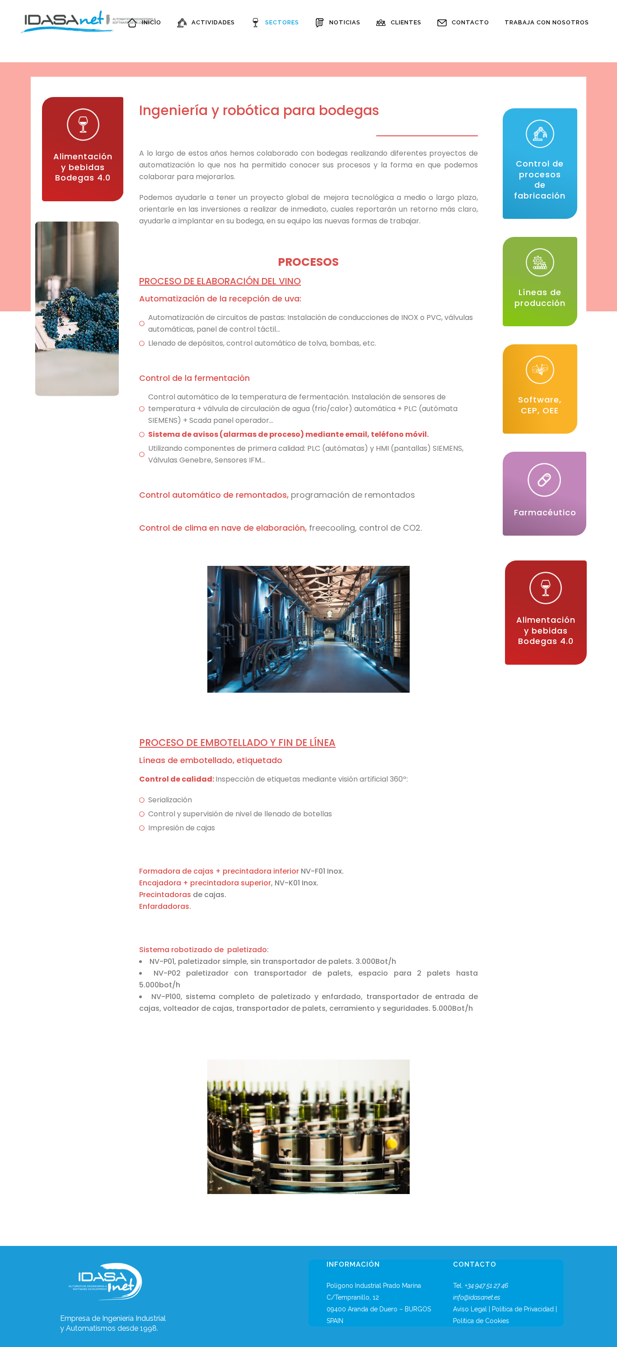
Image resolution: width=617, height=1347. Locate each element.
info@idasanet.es (476, 1297)
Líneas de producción (540, 297)
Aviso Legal (470, 1309)
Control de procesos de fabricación (540, 179)
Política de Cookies (481, 1320)
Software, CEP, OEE (539, 405)
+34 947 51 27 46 (486, 1285)
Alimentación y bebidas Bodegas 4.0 (82, 167)
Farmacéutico (545, 512)
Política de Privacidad (523, 1309)
